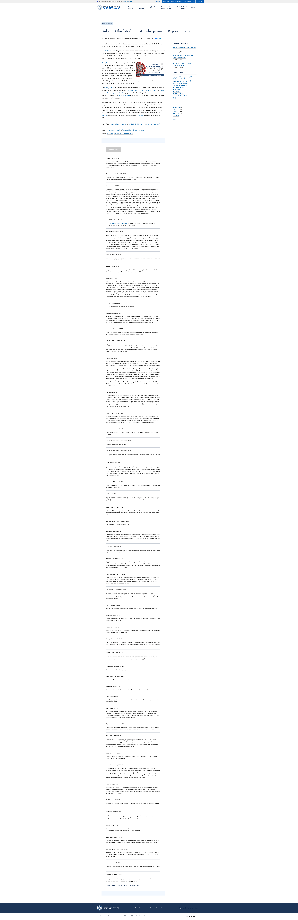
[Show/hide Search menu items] (199, 8)
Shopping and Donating (131, 7)
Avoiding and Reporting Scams (123, 133)
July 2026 (176, 109)
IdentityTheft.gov (110, 51)
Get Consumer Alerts (189, 1)
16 (132, 885)
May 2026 (176, 113)
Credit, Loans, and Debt (142, 7)
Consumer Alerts (111, 18)
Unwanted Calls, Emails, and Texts (166, 7)
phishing (104, 115)
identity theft (132, 124)
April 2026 (176, 115)
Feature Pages (139, 907)
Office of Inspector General (141, 915)
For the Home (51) (178, 87)
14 (128, 885)
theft (158, 124)
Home (103, 18)
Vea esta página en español (189, 18)
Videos (162, 907)
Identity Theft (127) (178, 94)
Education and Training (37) (181, 85)
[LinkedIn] (191, 916)
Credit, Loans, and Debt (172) (182, 81)
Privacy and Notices (124, 915)
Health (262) (177, 91)
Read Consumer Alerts (176, 1)
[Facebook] (186, 916)
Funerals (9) (176, 89)
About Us (107, 915)
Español (158, 1)
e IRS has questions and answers (118, 223)
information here (124, 95)
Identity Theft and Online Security (181, 7)
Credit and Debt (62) (179, 79)
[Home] (110, 8)
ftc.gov (101, 915)
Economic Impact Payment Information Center (142, 90)
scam (154, 124)
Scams (193, 7)
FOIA (132, 915)
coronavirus (115, 124)
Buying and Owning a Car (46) (182, 77)
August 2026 (177, 107)
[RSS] (196, 916)
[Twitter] (189, 916)
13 (126, 885)
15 (130, 885)
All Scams (110, 133)
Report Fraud (166, 1)
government (123, 124)
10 (121, 885)
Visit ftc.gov (199, 1)
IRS (138, 124)
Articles (146, 907)
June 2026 (176, 111)
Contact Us (114, 915)
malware (140, 115)
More (174, 119)
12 (124, 885)
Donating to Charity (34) (180, 83)
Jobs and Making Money (152, 7)
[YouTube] (194, 916)
